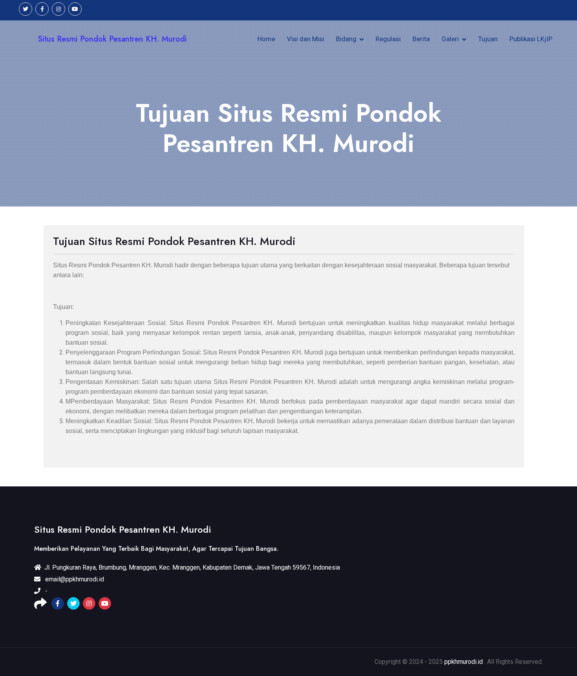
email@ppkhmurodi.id (74, 579)
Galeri (450, 39)
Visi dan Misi (305, 39)
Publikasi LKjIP (530, 39)
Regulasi (388, 39)
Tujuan (488, 39)
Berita (421, 39)
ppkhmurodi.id (463, 661)
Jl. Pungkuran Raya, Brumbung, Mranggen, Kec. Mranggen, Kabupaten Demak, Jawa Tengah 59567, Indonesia (192, 567)
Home (266, 39)
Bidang (346, 39)
